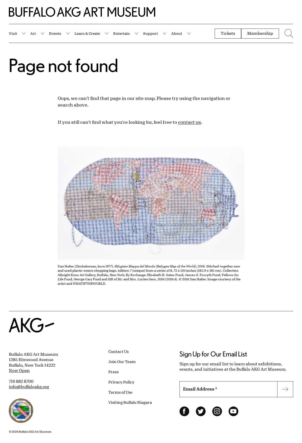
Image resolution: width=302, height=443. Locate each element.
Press (113, 371)
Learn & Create (87, 33)
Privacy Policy (121, 382)
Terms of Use (120, 392)
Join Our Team (122, 361)
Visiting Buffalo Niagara (130, 402)
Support (150, 33)
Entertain (121, 33)
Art (33, 33)
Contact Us (118, 351)
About (176, 33)
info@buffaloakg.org (29, 386)
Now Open (19, 370)
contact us (189, 122)
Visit (13, 33)
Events (55, 33)
